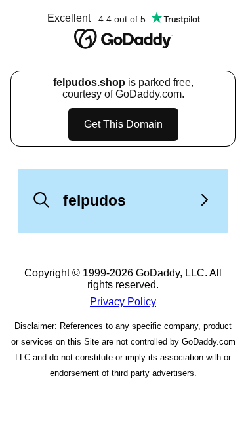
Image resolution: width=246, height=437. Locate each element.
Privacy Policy (123, 301)
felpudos (94, 200)
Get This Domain (123, 124)
